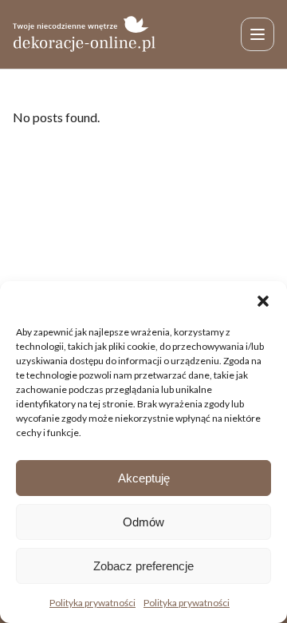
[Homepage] (84, 34)
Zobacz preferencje (143, 566)
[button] (263, 301)
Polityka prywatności (92, 603)
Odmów (143, 522)
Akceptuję (144, 478)
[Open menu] (257, 34)
